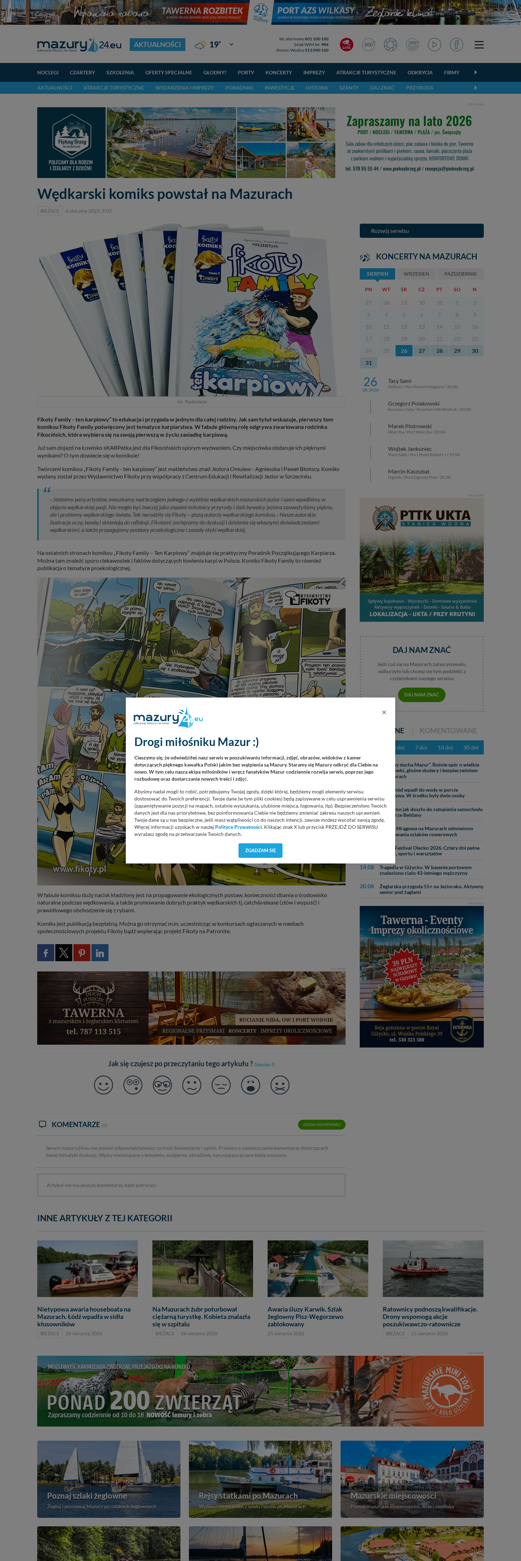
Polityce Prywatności (238, 827)
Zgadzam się (260, 850)
